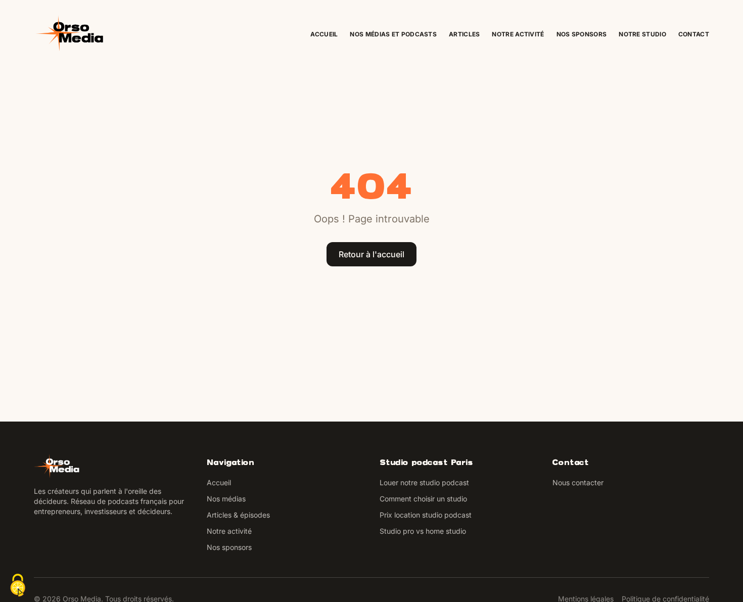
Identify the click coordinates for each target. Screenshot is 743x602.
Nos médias (226, 498)
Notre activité (518, 34)
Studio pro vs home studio (423, 531)
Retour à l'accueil (371, 254)
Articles (464, 34)
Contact (693, 34)
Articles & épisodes (238, 515)
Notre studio (642, 34)
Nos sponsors (581, 34)
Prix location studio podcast (426, 515)
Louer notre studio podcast (424, 482)
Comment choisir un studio (423, 498)
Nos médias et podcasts (393, 34)
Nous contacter (577, 482)
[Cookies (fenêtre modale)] (17, 585)
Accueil (324, 34)
